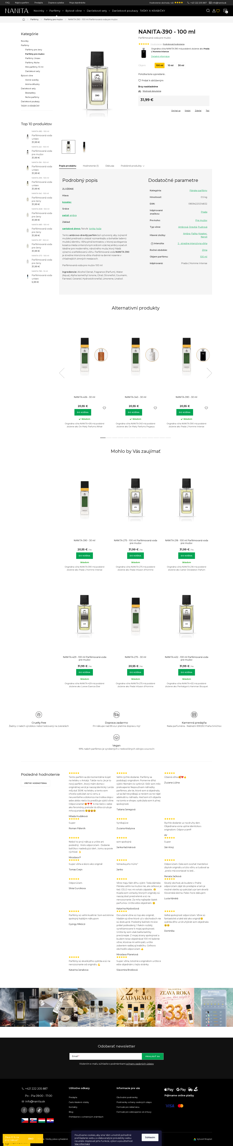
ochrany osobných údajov (140, 1064)
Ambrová (183, 227)
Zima (204, 250)
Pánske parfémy (198, 190)
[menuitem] (41, 10)
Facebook (24, 1110)
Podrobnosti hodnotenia (173, 44)
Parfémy (25, 45)
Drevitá (193, 227)
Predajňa (38, 2)
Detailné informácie (160, 56)
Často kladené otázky (79, 1102)
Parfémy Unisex (32, 58)
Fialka (194, 233)
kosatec (66, 202)
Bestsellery (30, 93)
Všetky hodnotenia (35, 783)
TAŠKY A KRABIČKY (30, 106)
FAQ (7, 2)
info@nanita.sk (219, 3)
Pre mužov (201, 220)
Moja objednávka (77, 2)
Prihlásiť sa (152, 1056)
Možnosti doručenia (152, 91)
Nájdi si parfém (22, 2)
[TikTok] (39, 1110)
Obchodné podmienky (127, 1097)
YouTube (47, 1110)
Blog (71, 1112)
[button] (84, 554)
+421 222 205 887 (198, 3)
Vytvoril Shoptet (204, 1139)
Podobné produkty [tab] (131, 166)
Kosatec (202, 233)
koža (98, 228)
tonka (92, 228)
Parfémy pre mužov (34, 54)
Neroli (204, 237)
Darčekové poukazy (30, 101)
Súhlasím (150, 1137)
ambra (73, 215)
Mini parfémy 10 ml (34, 67)
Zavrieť (158, 110)
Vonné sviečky (32, 80)
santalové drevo (71, 228)
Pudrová (202, 227)
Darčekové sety (32, 71)
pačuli (65, 215)
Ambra (186, 233)
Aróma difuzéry (32, 84)
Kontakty (73, 1107)
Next (209, 373)
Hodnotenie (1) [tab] (91, 166)
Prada (204, 212)
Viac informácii (82, 1144)
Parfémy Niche (32, 62)
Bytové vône (27, 75)
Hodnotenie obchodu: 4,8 (161, 3)
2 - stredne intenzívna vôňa (192, 243)
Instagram (31, 1110)
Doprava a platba (56, 2)
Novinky (25, 41)
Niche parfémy (32, 97)
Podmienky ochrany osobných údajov (134, 1102)
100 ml (203, 256)
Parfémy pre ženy (33, 49)
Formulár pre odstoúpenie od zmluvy (133, 1112)
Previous (61, 373)
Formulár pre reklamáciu (127, 1107)
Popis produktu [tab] (67, 166)
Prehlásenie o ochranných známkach (86, 1117)
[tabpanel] (84, 376)
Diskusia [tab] (109, 166)
